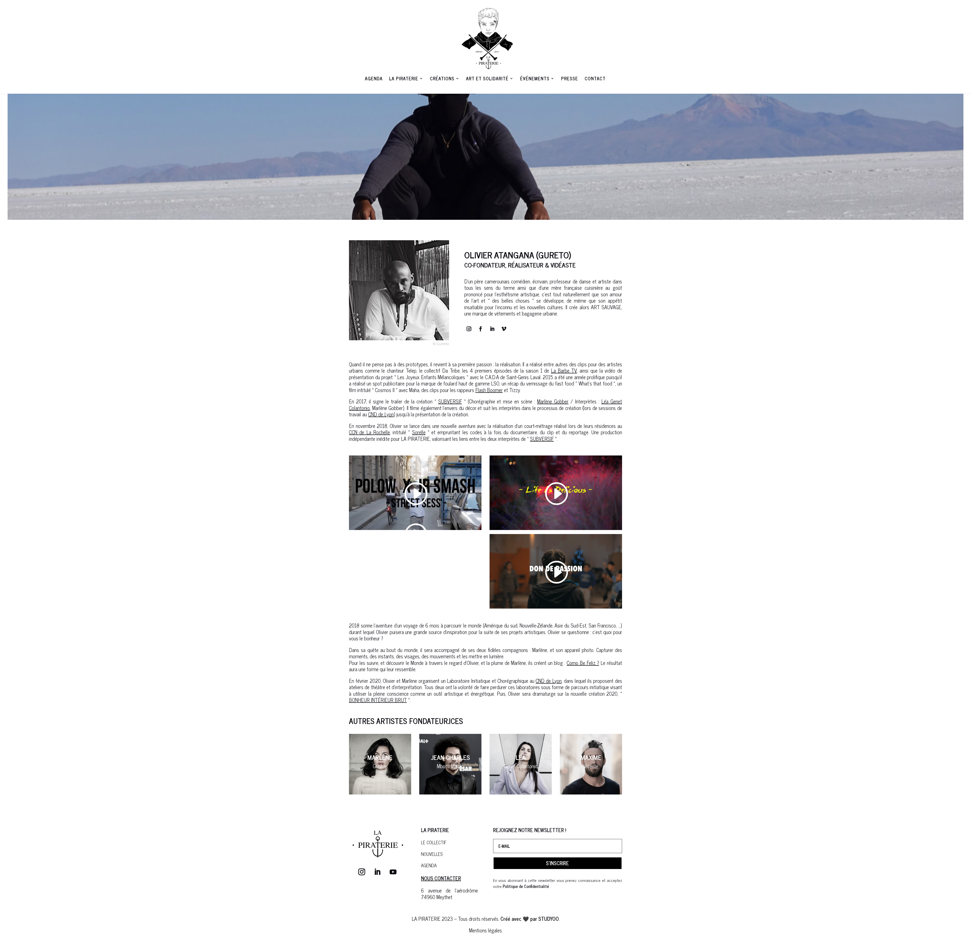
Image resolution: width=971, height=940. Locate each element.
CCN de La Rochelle (369, 432)
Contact (595, 79)
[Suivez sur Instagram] (469, 329)
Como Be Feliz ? (583, 663)
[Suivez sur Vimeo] (504, 329)
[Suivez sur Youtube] (393, 872)
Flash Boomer (489, 390)
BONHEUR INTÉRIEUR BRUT (378, 700)
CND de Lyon (381, 414)
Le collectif (434, 842)
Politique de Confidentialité (526, 886)
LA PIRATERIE (403, 79)
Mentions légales (485, 930)
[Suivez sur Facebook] (481, 329)
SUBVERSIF (450, 401)
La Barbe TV (564, 370)
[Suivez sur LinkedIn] (492, 329)
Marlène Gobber (552, 401)
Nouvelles (432, 854)
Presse (569, 79)
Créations (442, 79)
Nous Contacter (441, 878)
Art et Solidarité (487, 79)
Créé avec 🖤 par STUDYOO (529, 918)
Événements (534, 79)
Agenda (374, 79)
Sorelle (419, 432)
